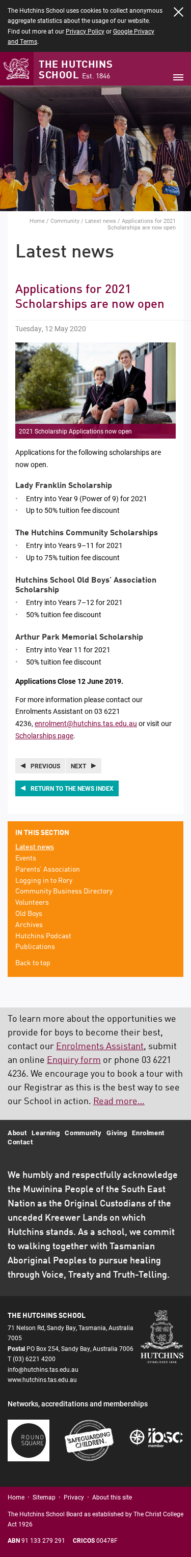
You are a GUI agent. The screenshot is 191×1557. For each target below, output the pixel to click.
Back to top (32, 963)
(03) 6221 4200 (34, 1358)
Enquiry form (74, 1060)
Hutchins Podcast (43, 936)
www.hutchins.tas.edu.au (42, 1379)
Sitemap (44, 1497)
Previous (45, 766)
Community (64, 220)
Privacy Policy (85, 31)
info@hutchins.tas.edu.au (43, 1369)
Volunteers (32, 902)
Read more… (119, 1101)
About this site (112, 1497)
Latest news (100, 220)
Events (25, 858)
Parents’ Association (47, 869)
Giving (116, 1132)
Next (78, 766)
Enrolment (148, 1132)
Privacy (74, 1497)
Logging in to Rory (43, 880)
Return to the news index (72, 788)
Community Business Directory (64, 891)
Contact (20, 1141)
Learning (46, 1132)
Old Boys (28, 913)
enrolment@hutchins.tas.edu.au (86, 723)
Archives (29, 925)
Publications (35, 946)
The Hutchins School (76, 70)
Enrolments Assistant (100, 1046)
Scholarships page (44, 735)
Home (37, 220)
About (17, 1132)
